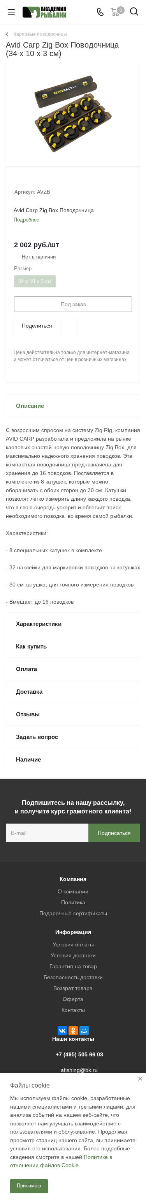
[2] (25, 182)
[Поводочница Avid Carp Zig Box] (73, 114)
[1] (18, 182)
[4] (40, 182)
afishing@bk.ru (79, 1070)
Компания (73, 879)
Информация (73, 932)
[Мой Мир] (84, 1030)
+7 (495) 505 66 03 (79, 1054)
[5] (47, 182)
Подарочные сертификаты (73, 913)
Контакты (73, 1010)
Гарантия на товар (73, 966)
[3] (33, 182)
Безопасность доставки (73, 977)
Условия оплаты (73, 944)
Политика (73, 902)
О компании (73, 891)
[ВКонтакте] (62, 1030)
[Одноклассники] (73, 1030)
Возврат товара (73, 988)
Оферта (73, 999)
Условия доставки (73, 955)
